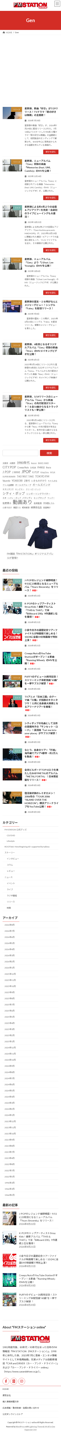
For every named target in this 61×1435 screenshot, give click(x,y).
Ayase (34, 463)
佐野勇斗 (7, 503)
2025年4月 (10, 1023)
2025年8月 (10, 998)
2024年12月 (10, 1047)
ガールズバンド (41, 484)
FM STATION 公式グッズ (16, 829)
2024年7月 (10, 1078)
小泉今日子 (7, 507)
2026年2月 (10, 961)
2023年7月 (10, 1152)
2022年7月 (10, 1170)
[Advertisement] (30, 67)
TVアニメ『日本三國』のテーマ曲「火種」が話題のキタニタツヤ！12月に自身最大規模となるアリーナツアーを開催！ (41, 703)
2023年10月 (10, 1133)
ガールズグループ (23, 485)
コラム (10, 865)
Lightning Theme (36, 1427)
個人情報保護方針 (11, 1401)
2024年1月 (10, 1115)
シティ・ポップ (14, 493)
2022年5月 (10, 1176)
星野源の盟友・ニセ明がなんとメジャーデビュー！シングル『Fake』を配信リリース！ (41, 305)
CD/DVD (11, 835)
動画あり (22, 502)
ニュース (9, 877)
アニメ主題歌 (8, 485)
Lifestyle (11, 841)
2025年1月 (10, 1041)
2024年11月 (10, 1053)
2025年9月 (10, 992)
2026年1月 (10, 967)
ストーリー (10, 852)
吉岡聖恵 (38, 503)
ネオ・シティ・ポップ (12, 498)
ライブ (10, 889)
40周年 (12, 463)
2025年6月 (10, 1010)
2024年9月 (10, 1066)
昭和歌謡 (25, 507)
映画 (9, 908)
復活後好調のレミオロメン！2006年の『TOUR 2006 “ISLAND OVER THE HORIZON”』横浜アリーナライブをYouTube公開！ (41, 800)
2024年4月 (10, 1096)
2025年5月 (10, 1017)
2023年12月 (10, 1121)
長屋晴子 (47, 507)
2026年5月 (10, 943)
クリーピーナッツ (33, 489)
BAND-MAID (43, 463)
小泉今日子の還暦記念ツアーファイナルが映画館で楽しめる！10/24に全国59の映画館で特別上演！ (38, 1259)
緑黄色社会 (36, 507)
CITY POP (9, 467)
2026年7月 (10, 931)
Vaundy (6, 480)
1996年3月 (10, 1182)
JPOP (26, 471)
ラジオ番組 (12, 895)
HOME (6, 1389)
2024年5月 (10, 1090)
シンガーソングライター (38, 493)
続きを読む (51, 151)
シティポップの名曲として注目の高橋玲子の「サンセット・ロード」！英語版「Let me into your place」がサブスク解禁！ (41, 730)
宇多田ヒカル (48, 503)
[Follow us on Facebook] (6, 1381)
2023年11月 (10, 1127)
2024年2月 (10, 1109)
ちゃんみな (52, 481)
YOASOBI (17, 480)
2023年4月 (10, 1158)
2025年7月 (10, 1004)
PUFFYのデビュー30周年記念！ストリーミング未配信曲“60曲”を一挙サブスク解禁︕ (41, 680)
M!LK (52, 472)
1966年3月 (10, 1189)
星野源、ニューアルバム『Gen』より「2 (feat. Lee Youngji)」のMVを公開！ (39, 262)
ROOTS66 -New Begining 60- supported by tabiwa (27, 846)
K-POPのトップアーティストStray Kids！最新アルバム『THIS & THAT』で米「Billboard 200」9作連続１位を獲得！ (41, 610)
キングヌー (19, 489)
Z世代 (27, 480)
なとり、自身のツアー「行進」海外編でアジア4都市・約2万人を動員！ (41, 753)
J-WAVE (16, 472)
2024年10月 (10, 1060)
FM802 (41, 467)
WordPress (20, 1427)
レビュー (11, 871)
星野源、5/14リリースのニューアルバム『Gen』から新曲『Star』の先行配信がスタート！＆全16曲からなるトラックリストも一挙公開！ (41, 403)
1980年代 (23, 463)
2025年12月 (10, 974)
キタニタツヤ (8, 489)
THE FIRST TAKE (25, 476)
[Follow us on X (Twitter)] (13, 1381)
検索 (49, 453)
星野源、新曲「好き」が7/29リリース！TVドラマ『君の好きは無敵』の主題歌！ (41, 111)
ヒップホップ (40, 498)
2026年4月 (10, 949)
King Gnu (44, 472)
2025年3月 (10, 1029)
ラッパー (51, 498)
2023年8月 (10, 1146)
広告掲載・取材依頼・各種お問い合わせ (21, 1408)
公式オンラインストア (13, 1414)
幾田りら (17, 507)
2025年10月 (10, 986)
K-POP (35, 472)
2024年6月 (10, 1084)
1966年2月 (10, 1195)
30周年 (5, 463)
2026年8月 (10, 924)
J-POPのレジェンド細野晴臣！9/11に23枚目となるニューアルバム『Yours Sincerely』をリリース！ (38, 1217)
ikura (48, 467)
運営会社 (7, 1395)
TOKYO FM (42, 476)
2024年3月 (10, 1103)
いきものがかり (39, 480)
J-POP (7, 471)
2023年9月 (10, 1139)
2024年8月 (10, 1072)
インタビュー (13, 858)
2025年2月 (10, 1035)
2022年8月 (10, 1164)
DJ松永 (33, 467)
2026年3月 (10, 955)
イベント (11, 883)
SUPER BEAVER (9, 476)
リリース (11, 901)
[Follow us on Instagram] (21, 1381)
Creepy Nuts (23, 467)
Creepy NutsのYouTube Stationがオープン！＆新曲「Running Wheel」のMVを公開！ (38, 1278)
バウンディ (27, 498)
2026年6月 (10, 937)
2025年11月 (10, 980)
